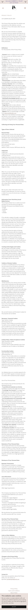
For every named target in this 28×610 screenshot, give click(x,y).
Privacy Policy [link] (14, 588)
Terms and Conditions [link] (14, 591)
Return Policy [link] (14, 593)
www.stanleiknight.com (10, 113)
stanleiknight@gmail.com (12, 579)
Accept (14, 606)
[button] (3, 8)
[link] (14, 8)
